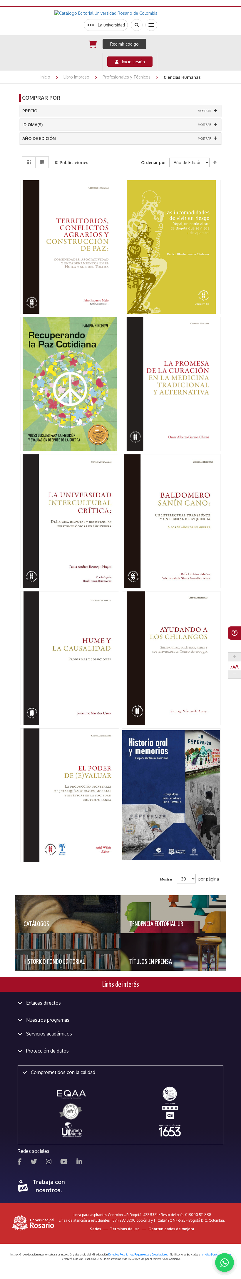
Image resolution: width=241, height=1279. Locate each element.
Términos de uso (125, 1229)
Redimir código (124, 43)
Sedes (95, 1229)
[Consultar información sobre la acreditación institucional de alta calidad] (169, 1093)
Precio (29, 110)
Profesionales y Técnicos (127, 76)
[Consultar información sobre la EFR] (71, 1112)
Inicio (46, 76)
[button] (70, 215)
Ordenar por (153, 162)
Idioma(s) (32, 124)
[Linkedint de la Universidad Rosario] (79, 1162)
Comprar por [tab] (41, 97)
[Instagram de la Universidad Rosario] (48, 1162)
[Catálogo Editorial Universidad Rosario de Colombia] (120, 13)
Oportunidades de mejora (171, 1229)
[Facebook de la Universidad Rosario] (20, 1162)
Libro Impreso (77, 76)
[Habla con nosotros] (224, 1262)
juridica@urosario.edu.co (216, 1254)
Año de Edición (39, 138)
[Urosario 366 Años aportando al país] (169, 1130)
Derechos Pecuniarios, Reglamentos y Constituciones (138, 1254)
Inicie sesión (131, 61)
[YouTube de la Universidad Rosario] (64, 1162)
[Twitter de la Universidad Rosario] (34, 1162)
